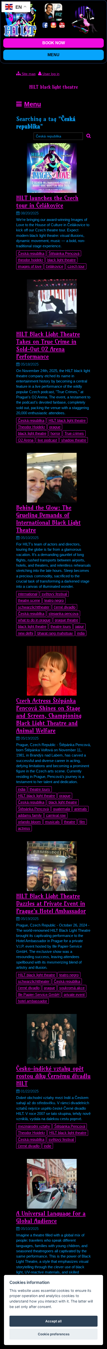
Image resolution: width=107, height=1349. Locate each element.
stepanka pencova (63, 613)
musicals (52, 822)
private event (74, 994)
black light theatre (61, 260)
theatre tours (61, 626)
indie (47, 1146)
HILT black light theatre (67, 420)
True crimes (74, 433)
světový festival (54, 594)
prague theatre (66, 620)
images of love (30, 266)
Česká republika (31, 253)
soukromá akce (72, 988)
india (81, 633)
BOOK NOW (53, 43)
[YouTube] (62, 25)
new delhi (25, 633)
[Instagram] (53, 25)
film (82, 822)
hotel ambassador (32, 1001)
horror (55, 433)
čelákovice (54, 266)
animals (80, 809)
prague (54, 427)
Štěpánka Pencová (64, 253)
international (27, 594)
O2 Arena (25, 440)
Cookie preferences (53, 1334)
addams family (30, 815)
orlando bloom (29, 822)
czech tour (76, 266)
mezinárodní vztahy (34, 1126)
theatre (69, 822)
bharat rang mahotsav (55, 633)
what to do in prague (34, 620)
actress (24, 828)
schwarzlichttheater (34, 607)
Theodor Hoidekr (31, 427)
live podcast (47, 440)
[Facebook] (45, 25)
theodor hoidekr (30, 260)
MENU (53, 55)
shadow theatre (73, 440)
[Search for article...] (88, 136)
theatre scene (29, 600)
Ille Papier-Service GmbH (38, 994)
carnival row (56, 815)
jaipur (79, 626)
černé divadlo (64, 607)
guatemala (61, 809)
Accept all (53, 1321)
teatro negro (54, 600)
